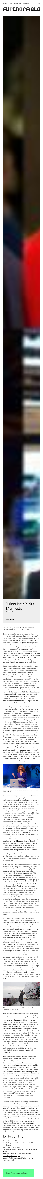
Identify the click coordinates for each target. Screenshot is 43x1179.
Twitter (13, 1173)
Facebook (26, 1173)
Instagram (19, 1173)
